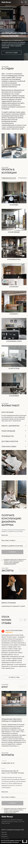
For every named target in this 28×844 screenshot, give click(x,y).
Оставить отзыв (14, 677)
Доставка (4, 834)
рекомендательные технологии (10, 842)
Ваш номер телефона (8, 540)
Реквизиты (5, 836)
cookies (12, 840)
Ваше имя (5, 535)
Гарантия (4, 832)
